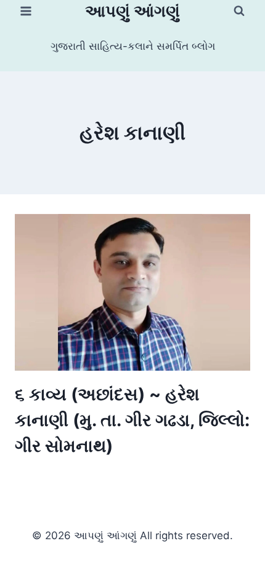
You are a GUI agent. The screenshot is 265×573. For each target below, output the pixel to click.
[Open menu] (26, 10)
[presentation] (132, 292)
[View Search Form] (239, 11)
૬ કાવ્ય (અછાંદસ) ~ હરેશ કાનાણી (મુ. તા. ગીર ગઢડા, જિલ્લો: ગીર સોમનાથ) (132, 420)
